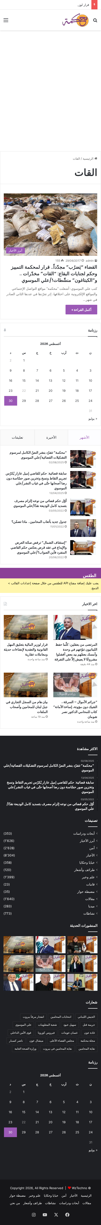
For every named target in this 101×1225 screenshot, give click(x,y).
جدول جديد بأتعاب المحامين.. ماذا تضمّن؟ (39, 521)
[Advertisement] (50, 97)
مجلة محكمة (88, 1040)
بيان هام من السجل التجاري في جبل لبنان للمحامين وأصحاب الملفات (27, 707)
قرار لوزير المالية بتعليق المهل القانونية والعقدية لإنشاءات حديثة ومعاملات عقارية (26, 649)
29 (24, 401)
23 (10, 390)
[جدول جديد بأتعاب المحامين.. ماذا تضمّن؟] (83, 528)
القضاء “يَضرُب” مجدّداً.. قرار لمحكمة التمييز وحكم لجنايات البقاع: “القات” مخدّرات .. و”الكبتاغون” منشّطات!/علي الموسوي (54, 273)
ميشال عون (36, 1040)
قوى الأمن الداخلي (20, 1032)
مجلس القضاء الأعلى (62, 1040)
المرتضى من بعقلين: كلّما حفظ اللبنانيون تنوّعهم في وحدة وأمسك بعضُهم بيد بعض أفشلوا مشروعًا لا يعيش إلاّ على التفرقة (75, 652)
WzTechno (79, 1188)
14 (37, 380)
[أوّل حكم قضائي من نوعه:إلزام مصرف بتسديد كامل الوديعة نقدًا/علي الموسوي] (83, 507)
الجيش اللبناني (86, 1016)
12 (64, 380)
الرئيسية (88, 158)
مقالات (90, 899)
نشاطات (89, 913)
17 (90, 390)
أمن (92, 848)
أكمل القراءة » (81, 310)
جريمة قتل (89, 1024)
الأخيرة (51, 437)
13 (50, 380)
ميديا (91, 906)
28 (37, 401)
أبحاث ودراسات (84, 833)
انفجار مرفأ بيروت (33, 1016)
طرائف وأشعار (84, 870)
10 (90, 380)
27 (50, 401)
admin (90, 260)
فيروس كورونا (46, 1032)
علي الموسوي (23, 1024)
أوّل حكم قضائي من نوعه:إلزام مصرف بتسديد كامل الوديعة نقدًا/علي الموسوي (40, 503)
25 (77, 401)
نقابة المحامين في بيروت (57, 1048)
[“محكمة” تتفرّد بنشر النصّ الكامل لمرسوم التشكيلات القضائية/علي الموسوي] (83, 459)
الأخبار (90, 855)
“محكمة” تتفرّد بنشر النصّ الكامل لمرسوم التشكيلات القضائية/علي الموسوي (38, 455)
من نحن (15, 1203)
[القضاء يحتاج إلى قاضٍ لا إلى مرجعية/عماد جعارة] (50, 982)
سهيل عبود (69, 1024)
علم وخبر (88, 877)
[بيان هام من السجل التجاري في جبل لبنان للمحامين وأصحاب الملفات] (26, 685)
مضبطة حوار (86, 891)
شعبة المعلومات (47, 1024)
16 (10, 380)
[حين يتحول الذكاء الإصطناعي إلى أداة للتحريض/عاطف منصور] (19, 982)
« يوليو (93, 418)
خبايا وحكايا (87, 862)
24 (90, 401)
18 (77, 390)
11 (77, 380)
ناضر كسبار (16, 1040)
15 (24, 380)
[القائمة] (6, 21)
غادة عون (89, 1032)
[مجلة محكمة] (75, 20)
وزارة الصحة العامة (25, 1048)
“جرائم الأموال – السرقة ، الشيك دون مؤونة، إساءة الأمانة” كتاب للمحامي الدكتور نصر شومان (75, 709)
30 (10, 401)
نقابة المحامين (86, 1048)
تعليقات (17, 437)
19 (64, 390)
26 (64, 401)
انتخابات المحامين (60, 1016)
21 (37, 390)
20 (50, 390)
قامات (90, 884)
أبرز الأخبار (87, 841)
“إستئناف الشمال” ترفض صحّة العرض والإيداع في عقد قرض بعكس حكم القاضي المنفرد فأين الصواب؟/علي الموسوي (39, 547)
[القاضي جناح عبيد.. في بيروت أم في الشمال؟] (82, 982)
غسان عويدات (69, 1032)
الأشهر (84, 437)
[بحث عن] (95, 21)
